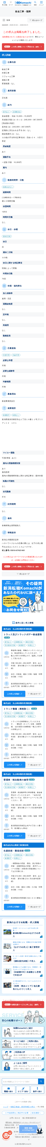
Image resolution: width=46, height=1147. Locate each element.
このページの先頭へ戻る (23, 1101)
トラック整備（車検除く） (17, 708)
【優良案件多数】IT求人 (24, 961)
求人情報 (4, 5)
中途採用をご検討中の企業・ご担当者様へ (24, 1113)
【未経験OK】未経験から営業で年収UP (27, 973)
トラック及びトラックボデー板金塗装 (23, 634)
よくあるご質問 (20, 1063)
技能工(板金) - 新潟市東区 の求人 (22, 1106)
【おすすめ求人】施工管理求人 (26, 948)
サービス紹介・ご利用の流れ (26, 1041)
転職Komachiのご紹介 (23, 1028)
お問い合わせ (15, 1118)
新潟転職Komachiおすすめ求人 (26, 934)
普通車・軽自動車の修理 (16, 779)
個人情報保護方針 (29, 1118)
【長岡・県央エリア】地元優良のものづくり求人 (26, 987)
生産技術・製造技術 (14, 850)
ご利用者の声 (19, 1052)
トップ (5, 1106)
